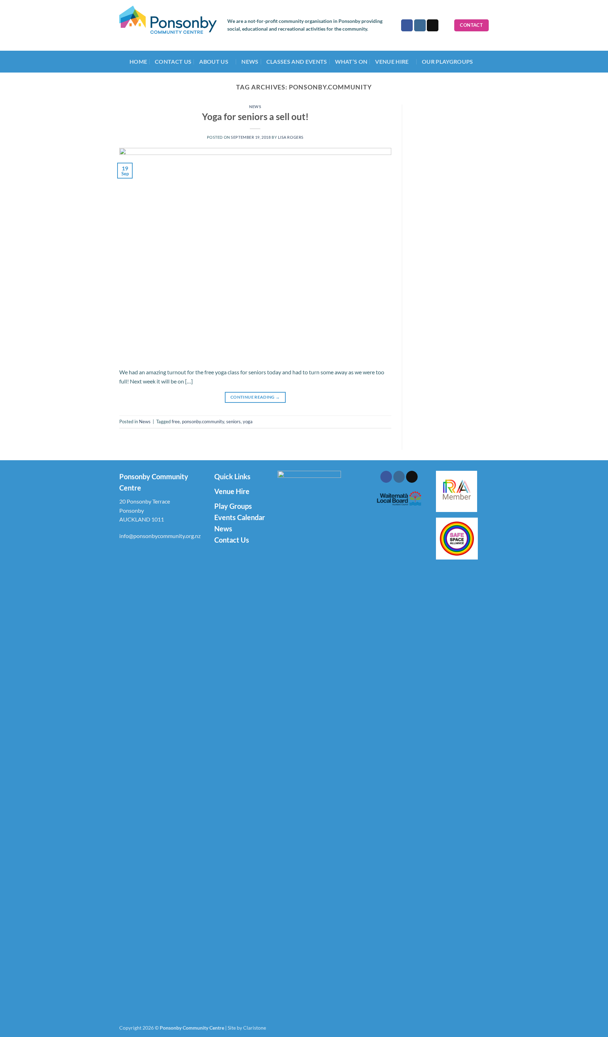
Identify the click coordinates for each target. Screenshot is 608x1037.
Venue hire (391, 61)
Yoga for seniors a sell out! (255, 116)
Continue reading (255, 397)
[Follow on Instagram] (420, 25)
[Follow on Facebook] (407, 25)
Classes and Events (296, 61)
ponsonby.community (203, 421)
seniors (233, 421)
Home (138, 61)
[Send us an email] (432, 25)
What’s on (351, 61)
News (249, 61)
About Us (213, 61)
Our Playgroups (447, 61)
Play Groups (233, 506)
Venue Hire (231, 491)
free (176, 421)
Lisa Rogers (291, 137)
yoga (248, 421)
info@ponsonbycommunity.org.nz (160, 535)
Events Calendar (239, 517)
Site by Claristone (247, 1028)
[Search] (446, 25)
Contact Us (173, 61)
